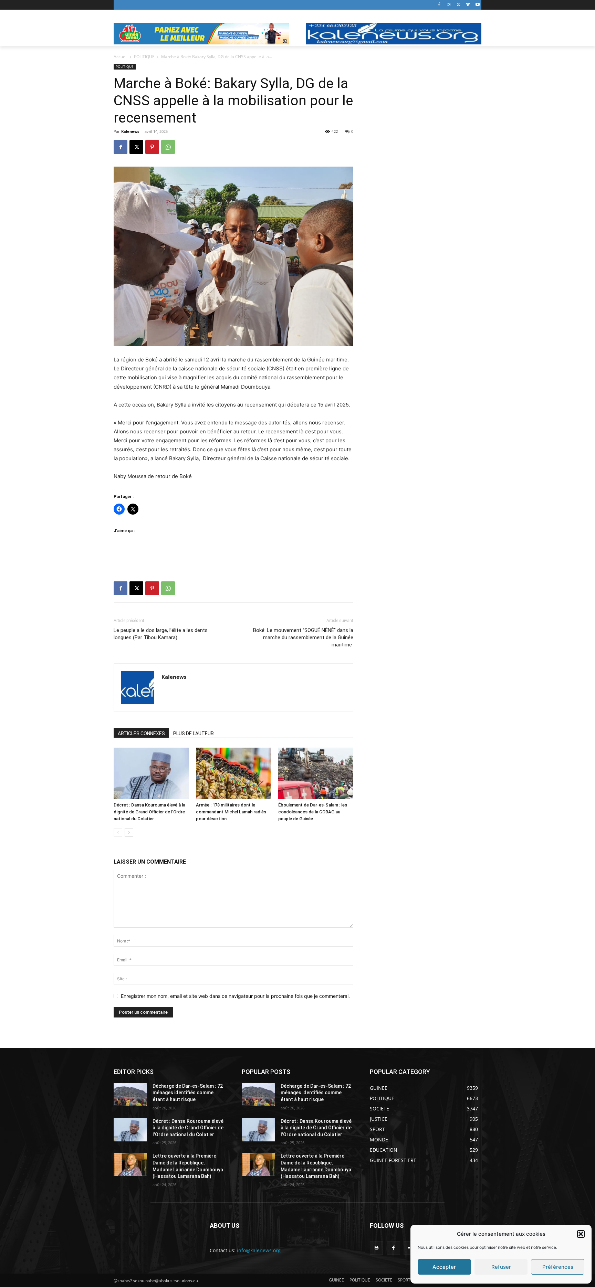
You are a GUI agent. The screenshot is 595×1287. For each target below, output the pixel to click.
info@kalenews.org (259, 1250)
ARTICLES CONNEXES (141, 733)
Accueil (120, 57)
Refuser (501, 1267)
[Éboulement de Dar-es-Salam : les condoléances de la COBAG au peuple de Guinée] (315, 773)
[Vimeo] (468, 5)
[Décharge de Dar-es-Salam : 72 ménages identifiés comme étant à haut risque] (130, 1094)
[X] (458, 5)
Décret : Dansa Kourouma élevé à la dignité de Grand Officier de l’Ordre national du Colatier (149, 811)
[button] (580, 1234)
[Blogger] (376, 1248)
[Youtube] (477, 5)
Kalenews (130, 131)
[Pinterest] (152, 147)
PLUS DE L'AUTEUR (193, 733)
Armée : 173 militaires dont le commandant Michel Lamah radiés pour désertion (231, 811)
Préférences (557, 1267)
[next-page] (129, 832)
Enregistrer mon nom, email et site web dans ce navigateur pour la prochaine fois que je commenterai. (235, 996)
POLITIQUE (144, 57)
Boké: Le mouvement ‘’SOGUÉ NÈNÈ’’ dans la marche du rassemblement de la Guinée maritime (303, 637)
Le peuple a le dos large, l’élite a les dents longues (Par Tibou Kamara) (161, 634)
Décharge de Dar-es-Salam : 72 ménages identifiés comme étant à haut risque (188, 1092)
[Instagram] (449, 5)
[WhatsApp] (168, 147)
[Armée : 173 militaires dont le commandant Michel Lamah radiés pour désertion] (233, 773)
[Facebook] (439, 5)
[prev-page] (118, 832)
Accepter (444, 1267)
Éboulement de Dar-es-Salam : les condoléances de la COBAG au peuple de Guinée (312, 811)
